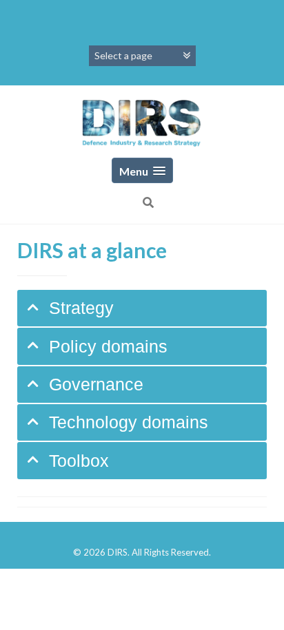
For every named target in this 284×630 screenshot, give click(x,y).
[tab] (142, 308)
